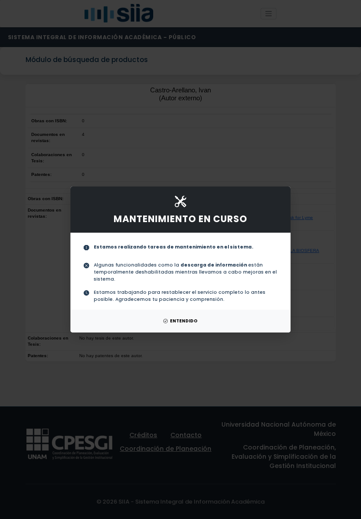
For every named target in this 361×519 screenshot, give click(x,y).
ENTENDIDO (184, 321)
